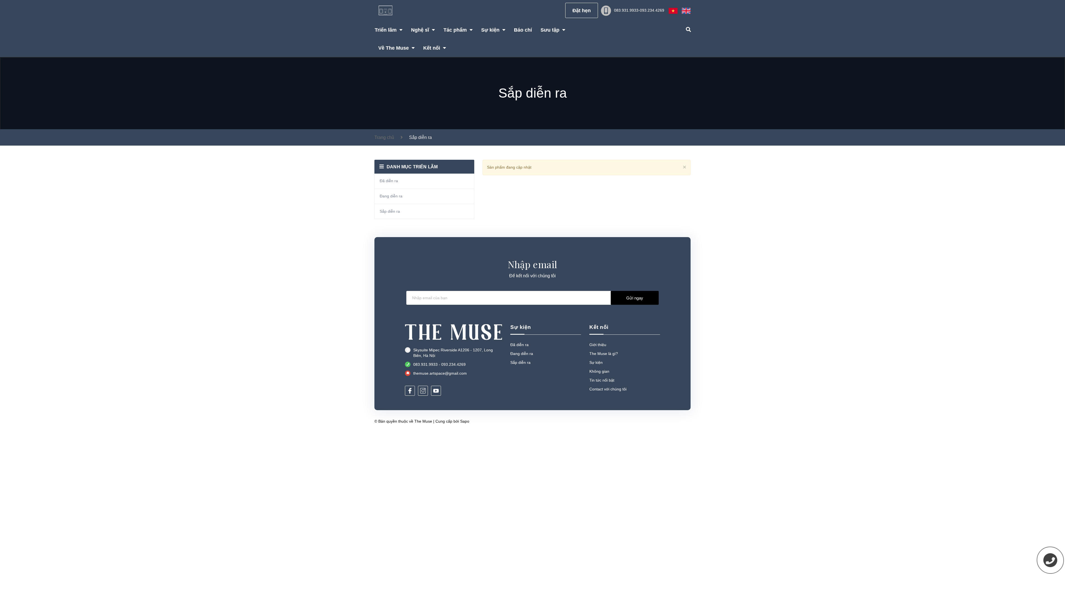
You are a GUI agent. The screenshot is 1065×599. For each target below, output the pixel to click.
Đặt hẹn (581, 10)
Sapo (464, 421)
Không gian (599, 371)
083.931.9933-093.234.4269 (639, 10)
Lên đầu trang (672, 421)
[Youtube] (436, 391)
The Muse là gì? (603, 353)
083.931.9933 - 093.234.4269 (439, 364)
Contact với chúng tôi (608, 389)
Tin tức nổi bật (601, 380)
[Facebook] (410, 391)
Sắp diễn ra (390, 211)
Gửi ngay (634, 298)
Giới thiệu (597, 344)
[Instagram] (423, 391)
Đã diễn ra (389, 181)
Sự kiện (596, 362)
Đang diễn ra (391, 196)
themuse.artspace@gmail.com (440, 373)
